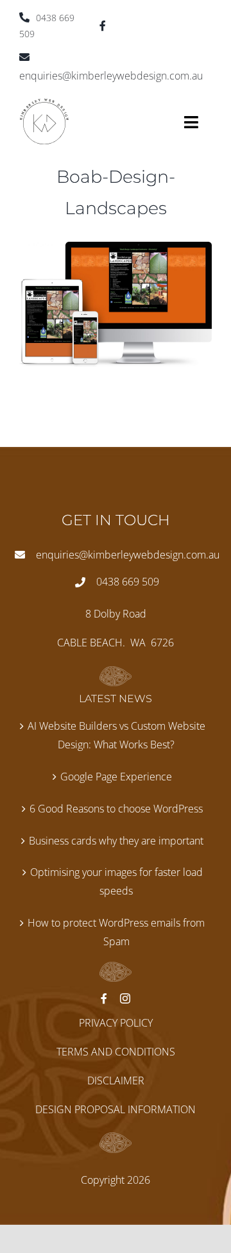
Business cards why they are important (116, 841)
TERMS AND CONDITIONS (115, 1052)
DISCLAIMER (115, 1080)
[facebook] (102, 26)
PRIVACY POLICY (116, 1023)
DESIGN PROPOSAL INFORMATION (115, 1109)
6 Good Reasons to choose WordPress (116, 809)
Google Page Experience (116, 776)
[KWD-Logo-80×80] (44, 103)
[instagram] (125, 998)
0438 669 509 (127, 582)
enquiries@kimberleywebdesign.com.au (127, 555)
